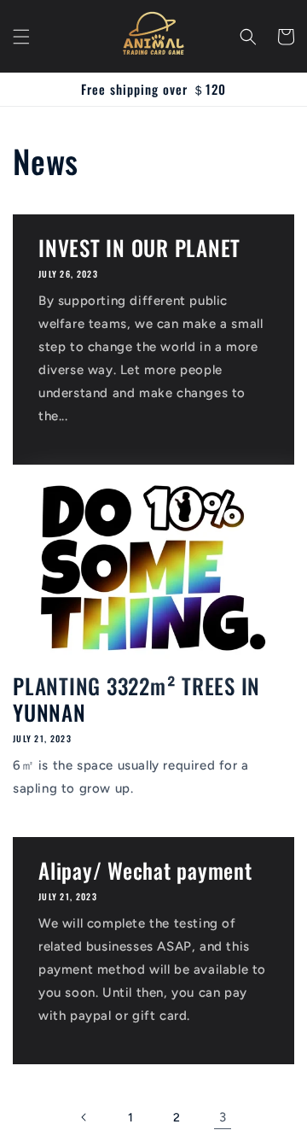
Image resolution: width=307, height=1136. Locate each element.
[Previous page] (84, 1117)
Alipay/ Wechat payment (145, 870)
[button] (21, 37)
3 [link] (223, 1117)
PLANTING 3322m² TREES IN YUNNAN (136, 698)
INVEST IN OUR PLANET (139, 247)
